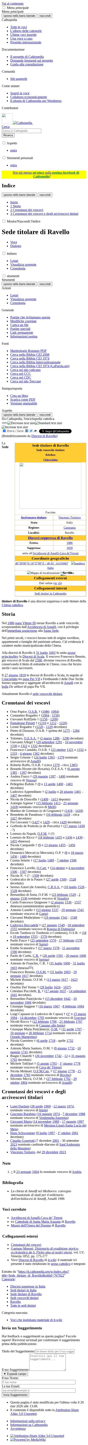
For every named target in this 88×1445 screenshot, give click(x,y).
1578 (78, 940)
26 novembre (45, 1056)
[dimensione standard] (48, 423)
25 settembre (39, 940)
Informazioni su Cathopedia (29, 1425)
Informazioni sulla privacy (27, 1421)
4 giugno (26, 753)
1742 (58, 1056)
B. (39, 991)
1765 (13, 1060)
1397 (23, 772)
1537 (77, 902)
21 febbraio (67, 1021)
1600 (82, 955)
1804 (24, 1082)
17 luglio (40, 860)
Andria (76, 1172)
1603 (52, 652)
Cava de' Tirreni (50, 1067)
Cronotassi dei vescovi (26, 1244)
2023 (13, 1144)
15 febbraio (45, 803)
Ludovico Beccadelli (24, 925)
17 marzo (71, 826)
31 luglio (42, 652)
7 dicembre (70, 1114)
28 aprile (37, 1106)
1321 (70, 750)
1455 (13, 841)
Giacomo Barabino (23, 1114)
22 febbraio (41, 1021)
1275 (66, 730)
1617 (25, 976)
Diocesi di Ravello (43, 436)
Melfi (51, 807)
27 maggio (50, 925)
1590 (13, 952)
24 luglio (41, 757)
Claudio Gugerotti (22, 1140)
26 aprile (49, 955)
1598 (38, 660)
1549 (73, 917)
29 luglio (47, 987)
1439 (79, 837)
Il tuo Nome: (10, 1378)
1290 (65, 738)
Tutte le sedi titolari (23, 1305)
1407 (13, 795)
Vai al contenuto (12, 3)
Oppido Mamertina (23, 1037)
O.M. (54, 1029)
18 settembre (76, 925)
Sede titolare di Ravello (26, 1294)
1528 (72, 879)
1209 (53, 719)
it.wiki (52, 1260)
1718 (51, 1040)
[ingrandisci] (15, 427)
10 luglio (71, 887)
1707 (79, 1021)
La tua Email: (11, 1386)
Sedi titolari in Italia (23, 1290)
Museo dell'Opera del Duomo (31, 1225)
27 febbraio (55, 1079)
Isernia (43, 959)
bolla (5, 686)
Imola (43, 1110)
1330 (13, 746)
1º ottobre (64, 1133)
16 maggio (45, 1114)
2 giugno (58, 902)
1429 (46, 822)
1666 (28, 1002)
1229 (49, 727)
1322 (24, 746)
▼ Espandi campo (14, 1374)
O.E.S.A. (30, 738)
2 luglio (51, 791)
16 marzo (46, 1006)
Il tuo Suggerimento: (15, 1369)
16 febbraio (54, 814)
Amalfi (68, 683)
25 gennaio (70, 803)
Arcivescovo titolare (33, 517)
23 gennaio (23, 1172)
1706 (53, 1021)
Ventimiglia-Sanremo (53, 1118)
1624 (57, 987)
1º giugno (66, 1063)
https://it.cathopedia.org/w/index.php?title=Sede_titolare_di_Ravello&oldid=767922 (35, 1273)
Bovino (65, 1075)
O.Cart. (42, 868)
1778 (76, 1063)
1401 (69, 784)
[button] (4, 7)
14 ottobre (58, 868)
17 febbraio (66, 940)
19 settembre (21, 936)
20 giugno (66, 791)
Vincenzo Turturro (69, 517)
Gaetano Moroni (22, 1248)
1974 (70, 1106)
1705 (40, 1018)
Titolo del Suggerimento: (18, 1351)
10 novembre (74, 742)
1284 (76, 730)
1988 (81, 1114)
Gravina (79, 1018)
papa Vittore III (25, 623)
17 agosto (52, 991)
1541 (80, 910)
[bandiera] (78, 563)
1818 (70, 548)
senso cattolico (60, 1264)
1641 (13, 995)
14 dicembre (28, 1018)
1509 (35, 875)
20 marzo (72, 955)
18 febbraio (46, 837)
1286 (56, 738)
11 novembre (71, 948)
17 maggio (69, 1121)
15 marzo (79, 1014)
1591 (59, 955)
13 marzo (54, 979)
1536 (24, 898)
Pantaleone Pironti (22, 723)
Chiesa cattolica (12, 605)
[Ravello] (63, 576)
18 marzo (77, 852)
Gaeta (43, 914)
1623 (74, 979)
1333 (13, 753)
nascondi (45, 15)
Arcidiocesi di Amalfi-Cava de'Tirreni (56, 553)
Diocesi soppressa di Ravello (50, 538)
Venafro (62, 898)
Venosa (30, 780)
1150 (55, 715)
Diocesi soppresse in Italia (27, 1286)
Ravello (70, 1221)
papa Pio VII (31, 679)
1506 (73, 860)
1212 (53, 723)
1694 (80, 1006)
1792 (67, 1079)
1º (68, 1014)
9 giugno (61, 1048)
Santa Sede (51, 630)
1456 (71, 845)
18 (84, 933)
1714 (48, 1033)
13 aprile (50, 784)
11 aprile (68, 1029)
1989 (55, 1121)
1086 (70, 543)
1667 (56, 1006)
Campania (70, 527)
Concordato (10, 679)
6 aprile (43, 1040)
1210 (42, 723)
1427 (13, 818)
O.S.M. (41, 972)
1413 (54, 799)
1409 (44, 799)
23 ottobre (59, 750)
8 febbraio (69, 1006)
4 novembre (76, 868)
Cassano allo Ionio (51, 1025)
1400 (62, 776)
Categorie (8, 1279)
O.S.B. (33, 711)
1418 (13, 807)
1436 (68, 837)
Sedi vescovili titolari (24, 1298)
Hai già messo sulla (46, 174)
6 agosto (74, 769)
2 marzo (46, 738)
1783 (26, 1075)
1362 (36, 753)
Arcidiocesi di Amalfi (41, 627)
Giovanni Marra (21, 1121)
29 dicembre (50, 1152)
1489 (23, 856)
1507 (23, 872)
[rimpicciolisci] (21, 423)
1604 (35, 1172)
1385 (73, 765)
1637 (66, 987)
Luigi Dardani (19, 1106)
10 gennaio (17, 1033)
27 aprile (53, 879)
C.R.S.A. (54, 887)
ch (59, 583)
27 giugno (11, 675)
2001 (75, 1133)
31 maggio (78, 1056)
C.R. (36, 955)
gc (55, 583)
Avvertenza (18, 1428)
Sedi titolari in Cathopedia (50, 593)
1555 (13, 929)
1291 (58, 742)
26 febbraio (36, 1033)
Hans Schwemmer (22, 1133)
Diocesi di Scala (33, 656)
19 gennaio (68, 910)
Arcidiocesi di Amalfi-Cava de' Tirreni (36, 1218)
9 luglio (42, 1133)
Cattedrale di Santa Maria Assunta (38, 1221)
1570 (43, 936)
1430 (81, 826)
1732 (69, 1040)
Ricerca (8, 135)
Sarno (43, 944)
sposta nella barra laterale (19, 15)
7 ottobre (63, 860)
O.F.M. (42, 833)
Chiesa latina (50, 460)
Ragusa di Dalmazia (60, 929)
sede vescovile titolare (47, 694)
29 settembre (45, 742)
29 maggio (41, 776)
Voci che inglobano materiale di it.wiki (36, 1320)
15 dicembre (54, 998)
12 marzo (59, 1106)
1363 (51, 757)
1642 (67, 998)
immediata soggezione (22, 630)
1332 (34, 746)
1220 (62, 723)
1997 (80, 1121)
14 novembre (42, 1121)
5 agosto (43, 1063)
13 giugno (51, 845)
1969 (47, 1106)
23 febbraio (60, 894)
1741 (24, 1052)
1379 (60, 757)
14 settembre (77, 991)
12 (66, 1056)
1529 (72, 894)
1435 (58, 837)
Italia (50, 568)
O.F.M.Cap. (41, 1071)
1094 (54, 711)
